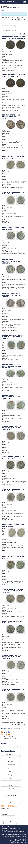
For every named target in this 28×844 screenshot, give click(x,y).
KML (13, 736)
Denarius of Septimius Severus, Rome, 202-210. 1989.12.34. (11, 295)
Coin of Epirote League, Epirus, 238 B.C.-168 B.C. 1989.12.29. (11, 396)
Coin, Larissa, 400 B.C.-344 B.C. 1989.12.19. (12, 622)
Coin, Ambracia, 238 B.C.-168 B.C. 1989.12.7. (13, 228)
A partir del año (5, 808)
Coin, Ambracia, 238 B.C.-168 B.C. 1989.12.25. (13, 490)
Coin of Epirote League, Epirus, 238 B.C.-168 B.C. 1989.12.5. (11, 261)
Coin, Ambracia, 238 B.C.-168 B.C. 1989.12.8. (13, 193)
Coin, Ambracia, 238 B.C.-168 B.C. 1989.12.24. (13, 525)
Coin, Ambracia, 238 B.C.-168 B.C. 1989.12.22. (13, 557)
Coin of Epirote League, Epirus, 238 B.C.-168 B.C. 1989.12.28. (11, 427)
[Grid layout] (24, 33)
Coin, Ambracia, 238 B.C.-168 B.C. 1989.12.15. (13, 690)
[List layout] (20, 33)
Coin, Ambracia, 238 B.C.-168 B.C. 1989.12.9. (13, 157)
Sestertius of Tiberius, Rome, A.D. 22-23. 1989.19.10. (13, 75)
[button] (12, 19)
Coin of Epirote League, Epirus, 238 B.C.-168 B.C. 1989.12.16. (11, 656)
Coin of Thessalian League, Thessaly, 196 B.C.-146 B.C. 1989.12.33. (12, 336)
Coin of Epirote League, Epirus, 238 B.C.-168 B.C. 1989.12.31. (11, 366)
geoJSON (9, 736)
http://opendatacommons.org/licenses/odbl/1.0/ (14, 834)
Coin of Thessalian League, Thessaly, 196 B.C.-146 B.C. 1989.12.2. (12, 590)
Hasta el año (4, 814)
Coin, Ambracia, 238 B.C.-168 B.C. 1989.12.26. (13, 457)
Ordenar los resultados (10, 30)
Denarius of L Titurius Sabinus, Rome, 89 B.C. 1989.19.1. (11, 116)
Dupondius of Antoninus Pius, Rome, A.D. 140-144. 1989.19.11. (14, 37)
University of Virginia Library (8, 827)
